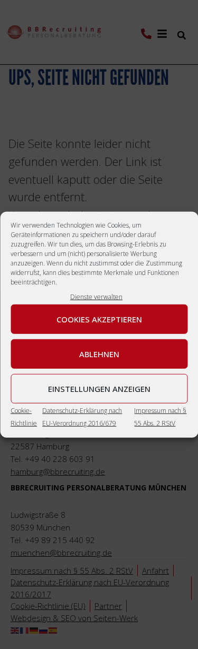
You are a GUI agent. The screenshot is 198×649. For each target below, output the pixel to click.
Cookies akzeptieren (99, 318)
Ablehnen (99, 353)
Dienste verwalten (96, 296)
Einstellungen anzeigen (99, 388)
